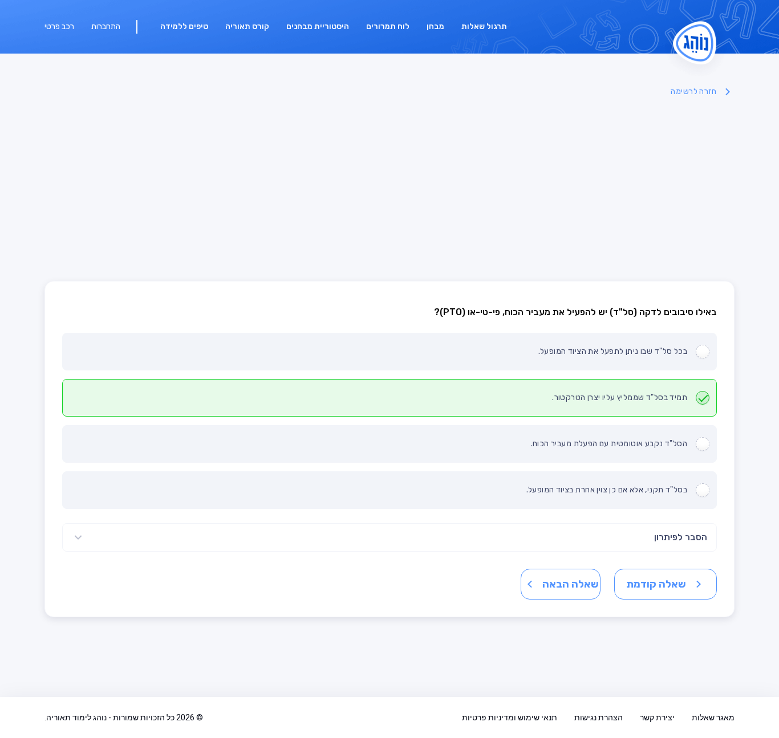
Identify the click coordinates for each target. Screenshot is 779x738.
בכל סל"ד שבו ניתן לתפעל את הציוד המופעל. (612, 351)
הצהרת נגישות (598, 717)
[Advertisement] (389, 190)
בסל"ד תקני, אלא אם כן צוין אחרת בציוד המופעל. (606, 490)
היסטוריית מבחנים (317, 26)
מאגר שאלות (713, 717)
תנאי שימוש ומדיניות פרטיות (509, 717)
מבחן (435, 26)
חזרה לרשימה (693, 91)
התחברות (105, 26)
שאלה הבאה (570, 584)
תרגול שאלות (484, 26)
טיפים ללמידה (184, 26)
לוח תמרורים (387, 26)
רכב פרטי (59, 26)
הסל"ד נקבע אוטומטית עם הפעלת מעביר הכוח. (609, 443)
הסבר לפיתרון (680, 537)
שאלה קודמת (656, 584)
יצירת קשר (657, 717)
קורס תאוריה (247, 26)
